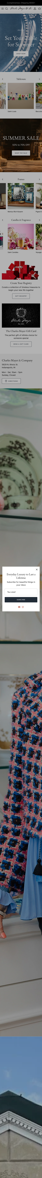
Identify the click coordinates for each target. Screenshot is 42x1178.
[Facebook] (19, 607)
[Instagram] (23, 607)
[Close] (36, 569)
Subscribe (21, 600)
